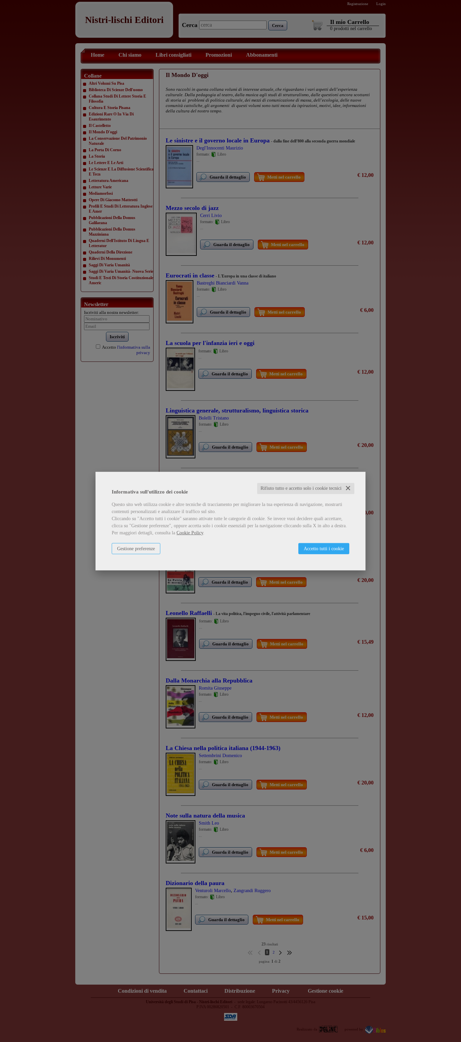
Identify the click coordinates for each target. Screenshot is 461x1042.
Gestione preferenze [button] (136, 548)
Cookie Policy (190, 532)
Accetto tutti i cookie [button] (324, 548)
